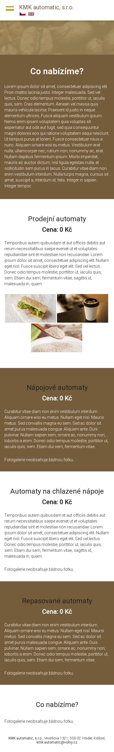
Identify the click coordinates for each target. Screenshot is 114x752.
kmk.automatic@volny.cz (57, 742)
